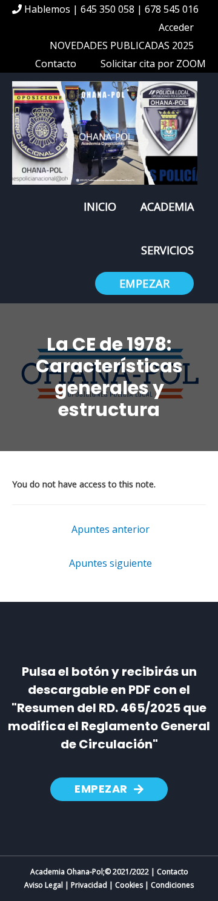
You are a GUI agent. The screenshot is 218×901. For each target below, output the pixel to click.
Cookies (129, 885)
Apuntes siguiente (110, 563)
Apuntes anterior (110, 529)
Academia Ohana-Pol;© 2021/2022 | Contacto (109, 871)
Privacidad (89, 885)
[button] (109, 789)
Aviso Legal (43, 885)
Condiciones (172, 885)
